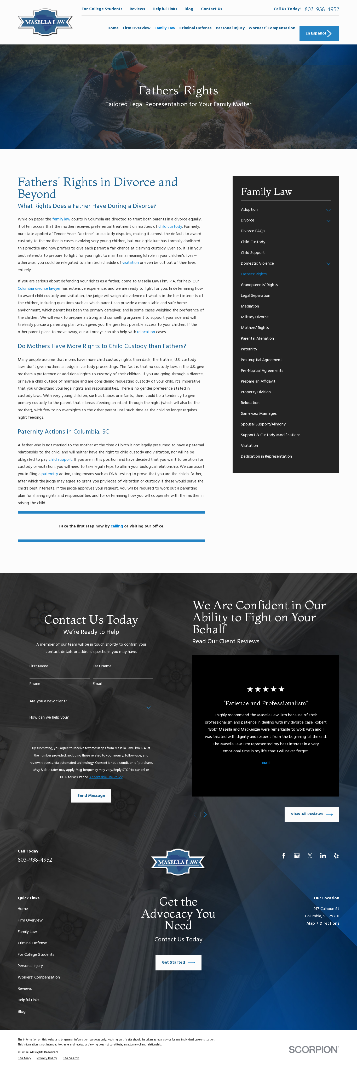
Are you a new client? (48, 701)
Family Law (27, 932)
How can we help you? (49, 717)
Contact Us (211, 9)
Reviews (137, 9)
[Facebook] (284, 855)
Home (23, 909)
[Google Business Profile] (297, 855)
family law (61, 219)
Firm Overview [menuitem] (137, 28)
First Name (39, 666)
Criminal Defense (32, 943)
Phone (35, 683)
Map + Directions (323, 923)
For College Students (102, 9)
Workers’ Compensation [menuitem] (272, 28)
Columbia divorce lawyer (39, 288)
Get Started (173, 962)
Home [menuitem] (113, 28)
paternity (50, 474)
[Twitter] (310, 855)
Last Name (102, 666)
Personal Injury (30, 966)
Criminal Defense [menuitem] (195, 28)
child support (60, 459)
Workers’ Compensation (39, 977)
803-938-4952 (322, 9)
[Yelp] (336, 855)
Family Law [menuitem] (164, 28)
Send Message (91, 795)
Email (97, 683)
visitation (130, 262)
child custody (170, 226)
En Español (316, 33)
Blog (189, 9)
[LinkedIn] (323, 855)
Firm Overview (30, 920)
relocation (146, 332)
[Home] (45, 22)
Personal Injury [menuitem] (230, 28)
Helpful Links (165, 9)
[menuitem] (282, 210)
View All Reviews (307, 814)
